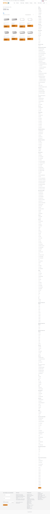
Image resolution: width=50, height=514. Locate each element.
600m (39, 321)
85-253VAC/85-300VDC (42, 182)
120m (39, 343)
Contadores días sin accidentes (31, 499)
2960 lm (40, 484)
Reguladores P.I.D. (29, 502)
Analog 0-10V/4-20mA (42, 199)
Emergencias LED (42, 68)
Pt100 (39, 113)
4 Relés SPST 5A (41, 198)
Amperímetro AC (41, 130)
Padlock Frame (41, 460)
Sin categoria (40, 104)
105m (39, 312)
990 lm (40, 481)
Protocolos (28, 497)
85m (39, 309)
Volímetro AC (40, 136)
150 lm (40, 470)
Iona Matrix (40, 56)
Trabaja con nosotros (40, 499)
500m (39, 320)
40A (39, 449)
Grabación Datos (41, 418)
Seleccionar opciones (6, 26)
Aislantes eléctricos (41, 98)
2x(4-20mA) (40, 225)
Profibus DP (40, 351)
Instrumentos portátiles (42, 91)
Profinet (40, 346)
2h (39, 454)
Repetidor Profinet (41, 357)
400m (39, 318)
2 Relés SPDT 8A (41, 193)
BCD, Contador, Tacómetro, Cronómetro (41, 365)
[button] (32, 3)
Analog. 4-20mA (41, 204)
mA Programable (41, 256)
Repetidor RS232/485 (41, 367)
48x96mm (40, 13)
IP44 (39, 438)
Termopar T (40, 127)
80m (39, 337)
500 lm (40, 476)
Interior (40, 299)
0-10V (40, 239)
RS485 (40, 150)
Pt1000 (40, 116)
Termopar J (40, 119)
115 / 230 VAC (41, 164)
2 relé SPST (40, 273)
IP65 (39, 443)
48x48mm (40, 19)
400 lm (40, 475)
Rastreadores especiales (43, 80)
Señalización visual (29, 501)
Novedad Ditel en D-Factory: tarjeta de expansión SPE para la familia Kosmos (20, 497)
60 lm (39, 467)
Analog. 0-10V (40, 201)
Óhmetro (40, 135)
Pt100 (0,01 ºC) (41, 115)
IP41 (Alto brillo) (41, 437)
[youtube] (46, 0)
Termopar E (40, 118)
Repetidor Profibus (41, 368)
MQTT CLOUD (40, 85)
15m (39, 325)
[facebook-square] (42, 0)
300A (39, 227)
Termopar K (40, 121)
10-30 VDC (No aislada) (42, 161)
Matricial (40, 384)
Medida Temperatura (41, 421)
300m (39, 317)
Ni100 (39, 230)
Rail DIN (40, 28)
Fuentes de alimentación (42, 82)
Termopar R (40, 124)
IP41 (39, 435)
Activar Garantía (40, 498)
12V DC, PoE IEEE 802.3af (42, 178)
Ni (39, 259)
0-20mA (40, 279)
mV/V (39, 45)
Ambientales (40, 71)
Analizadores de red (41, 74)
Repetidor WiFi (40, 373)
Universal (40, 267)
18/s (39, 36)
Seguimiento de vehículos (42, 76)
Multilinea (40, 382)
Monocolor (40, 387)
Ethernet (40, 207)
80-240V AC (40, 155)
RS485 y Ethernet (41, 399)
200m (39, 315)
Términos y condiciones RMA (41, 495)
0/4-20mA (40, 242)
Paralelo (40, 352)
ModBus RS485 (41, 276)
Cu (39, 253)
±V (39, 296)
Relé (39, 293)
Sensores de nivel (41, 99)
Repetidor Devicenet (41, 370)
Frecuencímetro (41, 133)
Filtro (39, 487)
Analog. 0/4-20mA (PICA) (42, 202)
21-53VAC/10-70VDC (41, 170)
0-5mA (40, 271)
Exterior (40, 376)
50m (39, 306)
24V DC (40, 153)
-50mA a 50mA (41, 221)
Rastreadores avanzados (43, 79)
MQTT (40, 404)
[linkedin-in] (45, 0)
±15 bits (40, 33)
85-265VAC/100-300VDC (42, 184)
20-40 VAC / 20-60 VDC (42, 187)
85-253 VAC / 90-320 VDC (42, 181)
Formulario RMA (40, 494)
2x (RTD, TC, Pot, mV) (41, 245)
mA (39, 291)
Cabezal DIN (40, 216)
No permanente (41, 464)
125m (39, 334)
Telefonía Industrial (41, 101)
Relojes (40, 70)
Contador (40, 141)
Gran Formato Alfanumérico (42, 53)
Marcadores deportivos (42, 59)
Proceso (40, 360)
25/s (39, 39)
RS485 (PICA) (40, 213)
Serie (39, 354)
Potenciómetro (41, 107)
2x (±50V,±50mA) (41, 247)
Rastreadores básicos (42, 77)
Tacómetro (40, 144)
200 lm (40, 472)
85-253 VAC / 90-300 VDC (42, 179)
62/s (39, 42)
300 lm (40, 473)
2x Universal (40, 248)
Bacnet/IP (40, 401)
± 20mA (40, 110)
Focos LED (41, 65)
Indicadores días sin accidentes (43, 73)
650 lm (40, 478)
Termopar (40, 265)
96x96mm (40, 22)
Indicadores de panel (29, 508)
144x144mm (40, 25)
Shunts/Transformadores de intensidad (41, 96)
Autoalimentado (41, 396)
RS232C (40, 210)
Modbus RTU (28, 507)
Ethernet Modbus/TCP (41, 402)
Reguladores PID (41, 50)
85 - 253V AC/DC (41, 156)
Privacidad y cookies (40, 493)
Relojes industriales (29, 503)
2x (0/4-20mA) (41, 244)
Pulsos (40, 413)
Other (39, 459)
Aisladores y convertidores (30, 495)
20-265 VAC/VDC (41, 167)
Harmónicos (40, 419)
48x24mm (40, 10)
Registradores (40, 88)
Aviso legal (39, 492)
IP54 (39, 440)
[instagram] (44, 0)
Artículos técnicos (29, 496)
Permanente (40, 465)
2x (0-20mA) (40, 285)
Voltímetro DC (40, 138)
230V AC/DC (40, 393)
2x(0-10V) (40, 224)
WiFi (39, 349)
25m (39, 327)
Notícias (28, 504)
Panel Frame (40, 462)
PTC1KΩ (40, 236)
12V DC (40, 176)
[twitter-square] (43, 0)
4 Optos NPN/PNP (41, 196)
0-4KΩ (40, 222)
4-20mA (40, 250)
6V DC (40, 173)
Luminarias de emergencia (42, 62)
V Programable (41, 268)
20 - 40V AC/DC (41, 158)
